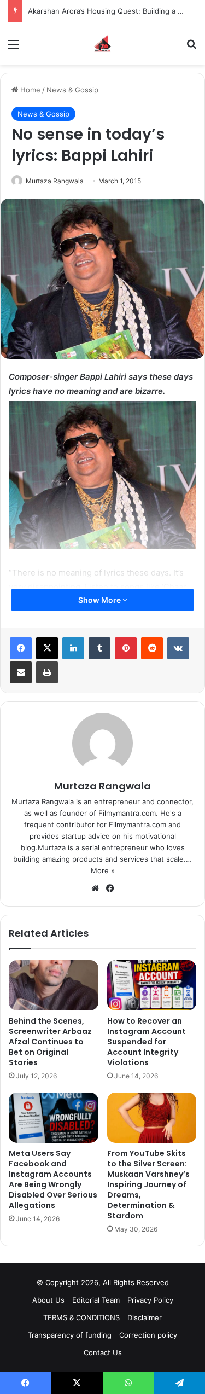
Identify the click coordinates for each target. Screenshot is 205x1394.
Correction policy (148, 1335)
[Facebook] (21, 648)
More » (103, 870)
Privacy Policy (150, 1300)
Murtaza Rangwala (55, 181)
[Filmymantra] (102, 43)
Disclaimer (144, 1317)
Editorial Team (96, 1300)
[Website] (95, 888)
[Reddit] (152, 648)
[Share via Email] (21, 672)
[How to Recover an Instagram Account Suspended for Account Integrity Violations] (152, 985)
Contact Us (103, 1352)
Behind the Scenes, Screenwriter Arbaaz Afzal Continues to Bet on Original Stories (50, 1041)
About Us (48, 1300)
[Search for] (191, 48)
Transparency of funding (70, 1335)
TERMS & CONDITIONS (81, 1317)
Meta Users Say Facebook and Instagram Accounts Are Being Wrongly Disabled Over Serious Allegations (53, 1179)
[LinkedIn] (73, 648)
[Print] (47, 672)
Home (29, 89)
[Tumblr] (99, 648)
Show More (100, 600)
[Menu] (13, 48)
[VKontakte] (178, 648)
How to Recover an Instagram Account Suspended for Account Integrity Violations (146, 1041)
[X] (47, 648)
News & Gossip (72, 89)
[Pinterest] (126, 648)
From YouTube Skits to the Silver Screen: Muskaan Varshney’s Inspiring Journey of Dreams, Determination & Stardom (148, 1184)
